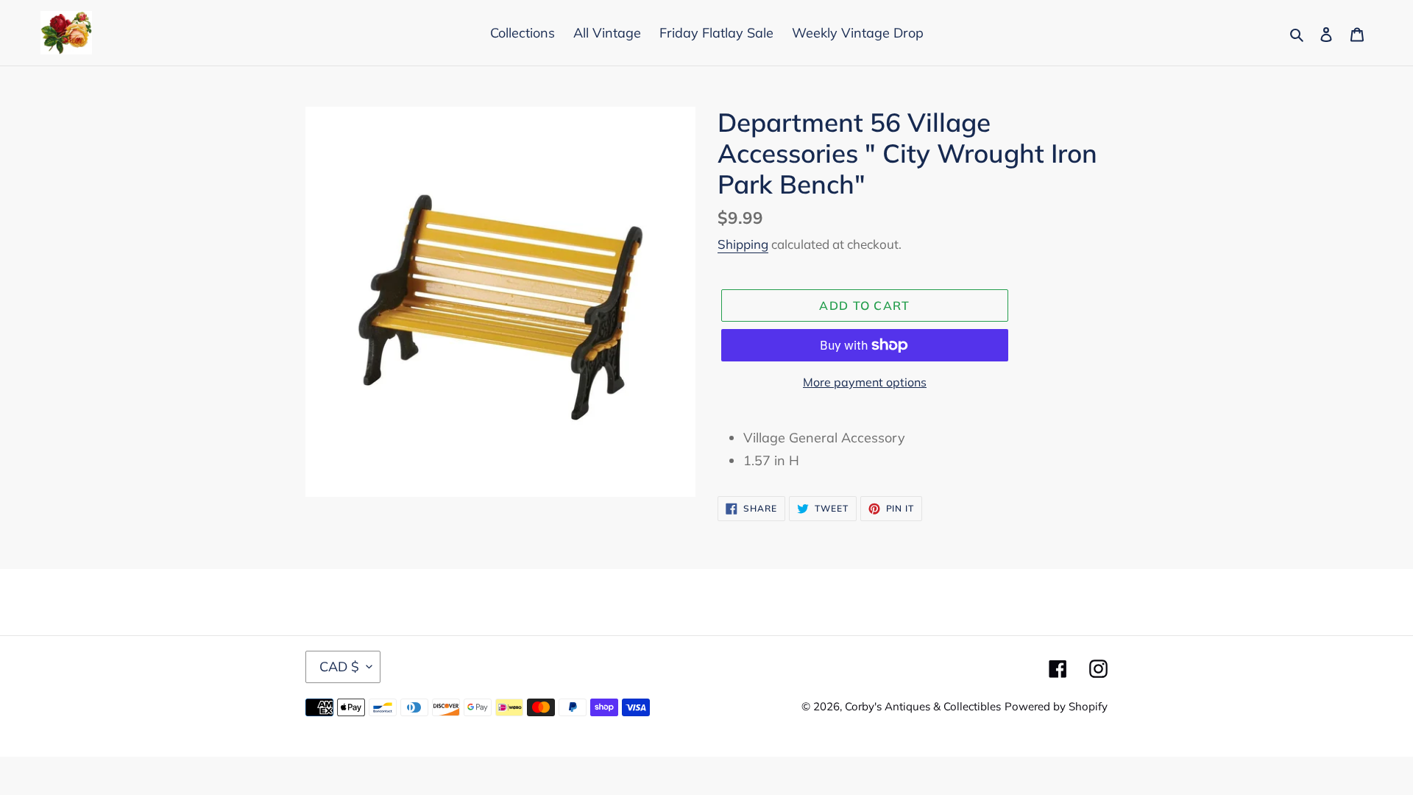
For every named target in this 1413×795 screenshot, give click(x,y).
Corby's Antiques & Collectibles (923, 706)
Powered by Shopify (1056, 706)
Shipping (743, 244)
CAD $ (339, 666)
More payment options (865, 382)
